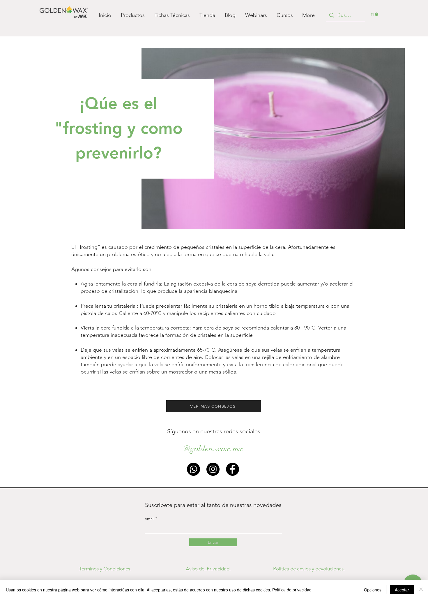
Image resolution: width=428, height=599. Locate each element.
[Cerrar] (421, 589)
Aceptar (402, 590)
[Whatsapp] (193, 469)
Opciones (372, 590)
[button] (375, 14)
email (150, 519)
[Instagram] (213, 469)
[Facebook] (232, 469)
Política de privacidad (292, 590)
